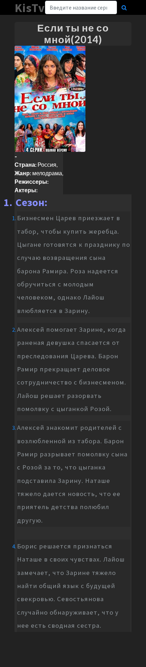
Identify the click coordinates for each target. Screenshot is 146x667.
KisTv (30, 8)
